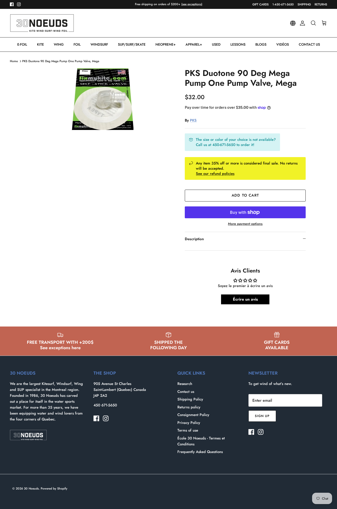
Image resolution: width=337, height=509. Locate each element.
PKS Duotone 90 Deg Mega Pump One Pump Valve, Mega (60, 61)
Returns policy (188, 407)
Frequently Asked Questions (200, 451)
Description (194, 239)
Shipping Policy (190, 399)
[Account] (301, 23)
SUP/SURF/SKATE (132, 44)
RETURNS (321, 4)
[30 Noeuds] (42, 23)
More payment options (245, 224)
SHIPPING (304, 4)
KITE (40, 44)
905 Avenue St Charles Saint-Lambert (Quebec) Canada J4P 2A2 (120, 389)
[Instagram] (19, 4)
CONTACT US (309, 44)
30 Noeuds (31, 488)
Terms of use (187, 430)
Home (14, 61)
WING (59, 44)
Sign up (262, 416)
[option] (102, 99)
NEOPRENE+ (165, 44)
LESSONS (237, 44)
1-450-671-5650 (283, 4)
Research (184, 383)
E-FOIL (22, 44)
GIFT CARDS (260, 4)
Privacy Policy (188, 422)
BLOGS (260, 44)
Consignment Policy (193, 415)
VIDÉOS (282, 44)
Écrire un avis (245, 299)
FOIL (77, 44)
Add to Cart (245, 195)
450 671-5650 (105, 405)
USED (216, 44)
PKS (193, 120)
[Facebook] (12, 4)
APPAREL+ (194, 44)
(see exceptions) (191, 4)
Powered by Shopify (54, 488)
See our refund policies (215, 173)
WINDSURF (99, 44)
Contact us (185, 391)
